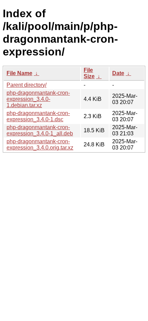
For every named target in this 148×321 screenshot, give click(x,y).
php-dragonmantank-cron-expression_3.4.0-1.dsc (38, 116)
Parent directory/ (26, 85)
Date (118, 73)
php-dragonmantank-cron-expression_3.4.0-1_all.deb (40, 130)
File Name (19, 73)
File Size (89, 73)
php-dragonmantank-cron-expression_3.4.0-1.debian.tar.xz (38, 99)
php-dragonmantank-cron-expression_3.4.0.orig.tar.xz (40, 144)
